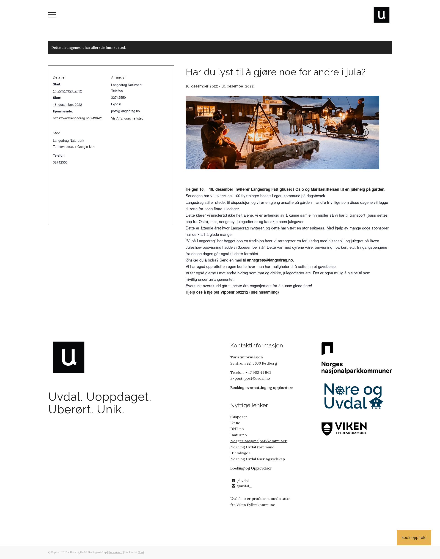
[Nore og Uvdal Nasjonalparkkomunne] (357, 358)
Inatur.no (238, 435)
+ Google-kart (85, 146)
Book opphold (414, 537)
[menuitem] (52, 15)
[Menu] (52, 15)
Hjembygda (240, 453)
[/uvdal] (233, 480)
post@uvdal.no (256, 378)
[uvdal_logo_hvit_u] (381, 15)
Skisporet (238, 416)
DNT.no (237, 428)
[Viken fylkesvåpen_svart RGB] (355, 428)
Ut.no (235, 422)
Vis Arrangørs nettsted (127, 118)
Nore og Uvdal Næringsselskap (257, 459)
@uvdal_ (244, 486)
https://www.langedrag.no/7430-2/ (77, 118)
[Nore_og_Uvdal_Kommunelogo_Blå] (355, 396)
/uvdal (243, 480)
